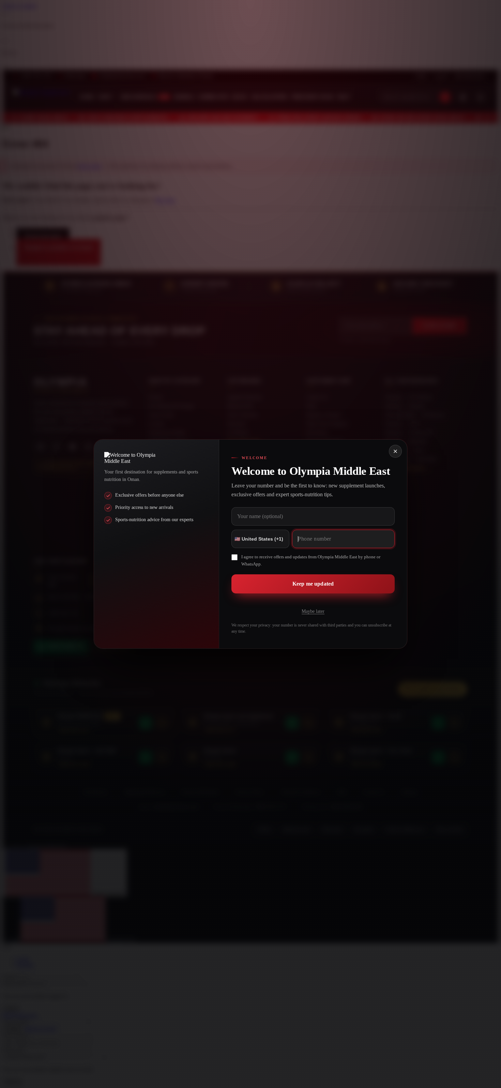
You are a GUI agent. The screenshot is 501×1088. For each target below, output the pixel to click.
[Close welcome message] (395, 451)
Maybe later (313, 611)
